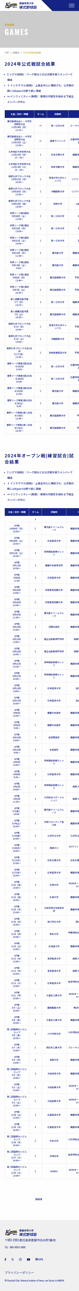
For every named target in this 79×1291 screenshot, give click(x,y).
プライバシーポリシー (19, 1272)
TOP (7, 52)
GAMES (16, 52)
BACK (38, 1199)
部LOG (39, 1259)
